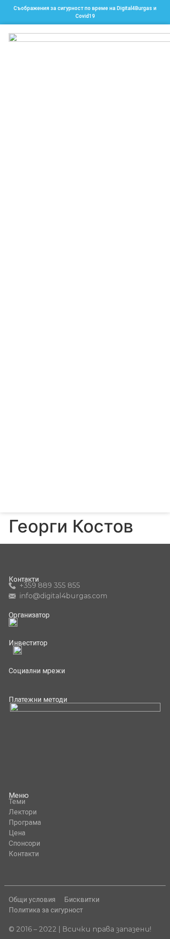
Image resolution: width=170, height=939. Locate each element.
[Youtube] (28, 679)
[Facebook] (12, 679)
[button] (155, 268)
